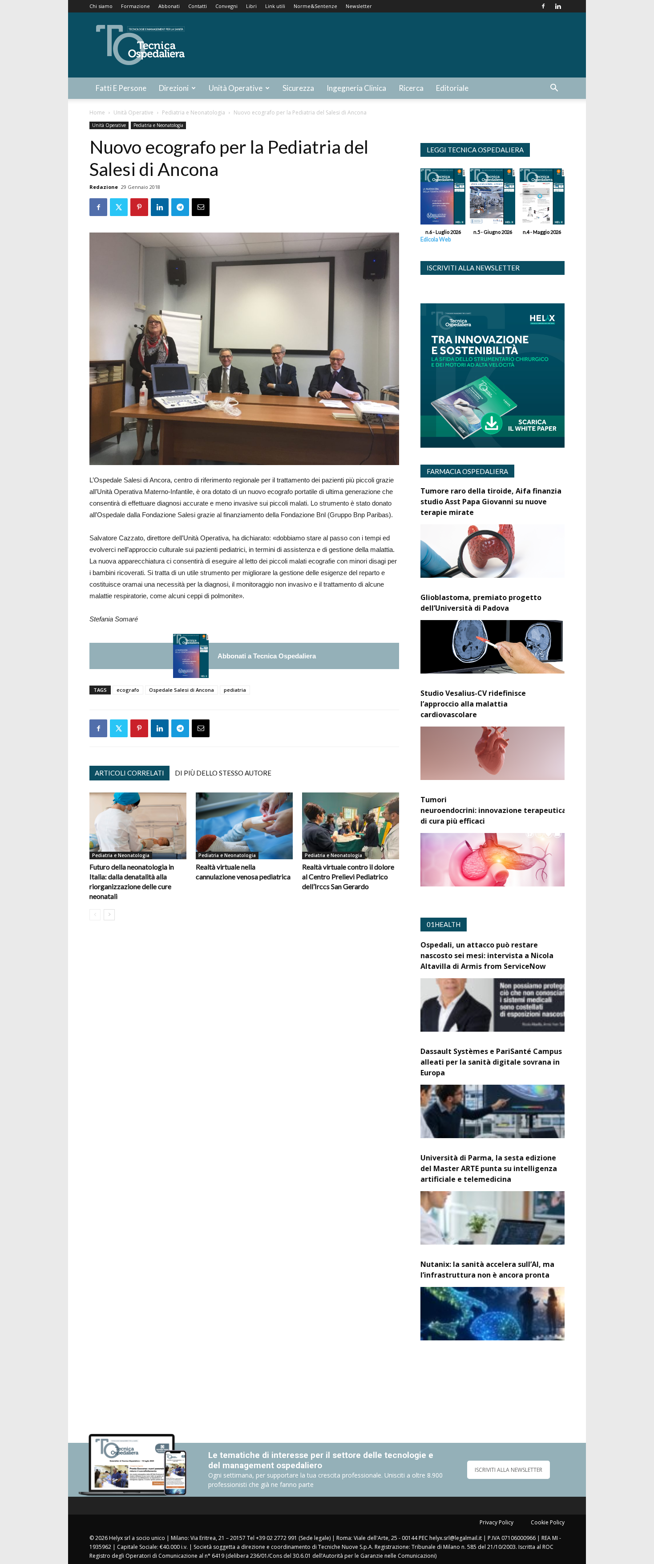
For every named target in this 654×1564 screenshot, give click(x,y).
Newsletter (359, 6)
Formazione (135, 6)
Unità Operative (235, 88)
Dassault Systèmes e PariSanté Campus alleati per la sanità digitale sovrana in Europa (491, 1062)
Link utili (275, 6)
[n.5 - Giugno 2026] (492, 198)
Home (97, 112)
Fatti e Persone (121, 88)
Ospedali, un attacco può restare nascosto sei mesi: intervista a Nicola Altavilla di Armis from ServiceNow (486, 955)
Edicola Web (435, 239)
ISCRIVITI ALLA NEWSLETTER (508, 1470)
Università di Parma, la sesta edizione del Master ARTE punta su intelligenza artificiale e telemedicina (488, 1168)
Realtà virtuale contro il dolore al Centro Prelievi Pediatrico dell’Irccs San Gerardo (348, 876)
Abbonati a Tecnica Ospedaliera (267, 656)
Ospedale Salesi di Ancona (181, 689)
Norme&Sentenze (315, 6)
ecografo (128, 689)
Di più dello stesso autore (223, 773)
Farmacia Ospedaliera (467, 471)
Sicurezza (298, 88)
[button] (554, 89)
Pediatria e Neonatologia (193, 112)
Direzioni (174, 88)
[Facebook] (543, 6)
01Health (443, 924)
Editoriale (452, 88)
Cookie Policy (548, 1522)
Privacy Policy (496, 1522)
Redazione (103, 187)
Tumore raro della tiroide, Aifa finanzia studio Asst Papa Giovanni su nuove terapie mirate (490, 501)
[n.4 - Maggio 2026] (542, 198)
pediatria (235, 689)
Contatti (197, 6)
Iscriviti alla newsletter (473, 268)
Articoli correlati (129, 773)
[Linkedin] (558, 6)
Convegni (226, 6)
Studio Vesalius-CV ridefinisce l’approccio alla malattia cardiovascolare (473, 703)
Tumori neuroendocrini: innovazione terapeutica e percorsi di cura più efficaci (511, 810)
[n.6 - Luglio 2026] (191, 656)
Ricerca (411, 88)
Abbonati (169, 6)
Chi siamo (101, 6)
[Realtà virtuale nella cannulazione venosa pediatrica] (244, 825)
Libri (251, 6)
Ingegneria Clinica (356, 88)
